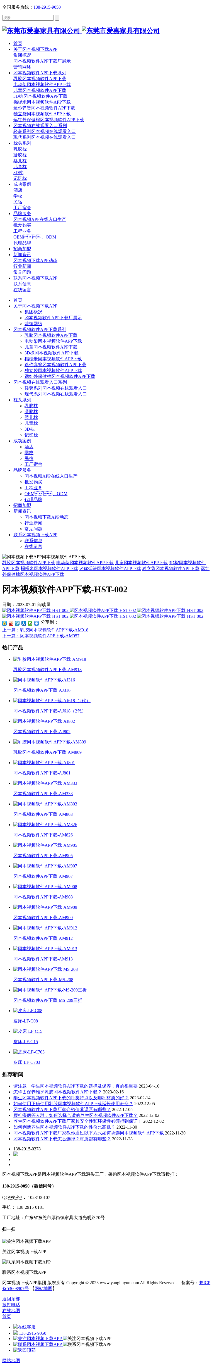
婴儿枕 (31, 417)
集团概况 (33, 311)
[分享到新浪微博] (11, 623)
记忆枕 (31, 435)
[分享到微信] (30, 623)
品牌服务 (22, 470)
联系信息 (33, 540)
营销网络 (33, 323)
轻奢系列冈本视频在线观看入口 (56, 388)
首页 (17, 300)
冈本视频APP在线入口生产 (51, 476)
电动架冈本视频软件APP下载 (53, 341)
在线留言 (33, 546)
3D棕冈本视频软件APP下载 (52, 353)
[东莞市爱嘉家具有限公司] (81, 30)
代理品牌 (33, 499)
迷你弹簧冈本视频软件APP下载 (55, 364)
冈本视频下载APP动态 (47, 517)
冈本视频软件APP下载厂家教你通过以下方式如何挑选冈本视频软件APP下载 (88, 1133)
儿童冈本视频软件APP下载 (51, 347)
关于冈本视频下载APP (35, 306)
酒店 (29, 446)
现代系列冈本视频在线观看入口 (56, 394)
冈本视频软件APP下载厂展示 (53, 317)
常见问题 (33, 528)
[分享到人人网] (23, 623)
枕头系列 (22, 399)
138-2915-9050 (47, 7)
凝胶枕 (31, 411)
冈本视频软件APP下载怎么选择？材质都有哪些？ (62, 1138)
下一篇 (40, 635)
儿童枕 (31, 423)
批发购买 (33, 482)
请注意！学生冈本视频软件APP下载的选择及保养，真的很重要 (75, 1086)
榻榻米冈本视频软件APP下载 (53, 358)
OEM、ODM (46, 493)
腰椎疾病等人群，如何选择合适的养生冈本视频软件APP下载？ (75, 1115)
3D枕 (30, 429)
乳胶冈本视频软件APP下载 (51, 335)
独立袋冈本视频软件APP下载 (53, 370)
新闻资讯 (22, 511)
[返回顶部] (24, 1350)
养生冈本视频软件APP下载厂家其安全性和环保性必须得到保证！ (77, 1121)
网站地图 (43, 1288)
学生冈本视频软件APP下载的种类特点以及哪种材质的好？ (71, 1097)
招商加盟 (22, 505)
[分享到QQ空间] (4, 623)
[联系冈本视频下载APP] (38, 1344)
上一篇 (45, 630)
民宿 (29, 458)
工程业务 (33, 487)
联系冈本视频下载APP (35, 534)
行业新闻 (33, 523)
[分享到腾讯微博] (17, 623)
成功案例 (22, 440)
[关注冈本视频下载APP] (38, 1338)
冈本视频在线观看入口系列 (40, 382)
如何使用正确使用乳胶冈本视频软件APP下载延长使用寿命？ (73, 1103)
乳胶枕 (31, 405)
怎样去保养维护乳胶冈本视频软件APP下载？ (57, 1092)
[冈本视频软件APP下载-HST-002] (36, 610)
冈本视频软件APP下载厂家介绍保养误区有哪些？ (62, 1109)
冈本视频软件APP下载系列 (39, 329)
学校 (29, 452)
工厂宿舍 (33, 464)
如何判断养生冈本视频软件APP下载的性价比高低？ (64, 1127)
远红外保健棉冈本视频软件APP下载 (60, 376)
